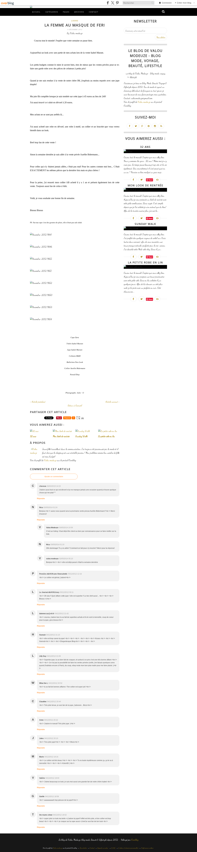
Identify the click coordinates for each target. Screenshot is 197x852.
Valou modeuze (50, 460)
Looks (74, 21)
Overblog (134, 839)
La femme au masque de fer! (75, 25)
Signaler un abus (103, 848)
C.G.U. (113, 848)
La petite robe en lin (145, 262)
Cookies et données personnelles (128, 848)
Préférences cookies (147, 848)
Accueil (36, 12)
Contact (93, 12)
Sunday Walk (145, 224)
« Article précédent (37, 401)
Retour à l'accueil (75, 405)
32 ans (145, 147)
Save (150, 180)
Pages (66, 12)
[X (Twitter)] (112, 2)
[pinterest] (117, 2)
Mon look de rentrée (145, 185)
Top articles (83, 848)
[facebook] (108, 2)
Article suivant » (112, 401)
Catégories (51, 12)
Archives (79, 12)
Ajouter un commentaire (53, 477)
